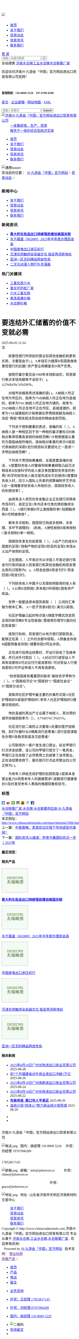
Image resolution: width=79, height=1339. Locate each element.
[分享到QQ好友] (18, 802)
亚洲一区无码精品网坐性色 (30, 259)
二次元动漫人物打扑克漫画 (30, 264)
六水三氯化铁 (20, 293)
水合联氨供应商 (45, 808)
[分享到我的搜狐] (23, 802)
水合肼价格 (18, 303)
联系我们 (17, 45)
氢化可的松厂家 (22, 288)
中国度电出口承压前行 (27, 249)
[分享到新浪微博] (8, 802)
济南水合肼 (24, 63)
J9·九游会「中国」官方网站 (47, 173)
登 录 (5, 54)
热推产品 (8, 1259)
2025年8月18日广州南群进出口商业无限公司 (43, 1083)
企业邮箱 (18, 102)
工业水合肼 (41, 63)
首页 (13, 25)
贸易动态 (17, 35)
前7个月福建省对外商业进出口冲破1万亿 (40, 1074)
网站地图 (34, 102)
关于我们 (17, 30)
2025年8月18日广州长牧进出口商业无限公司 (43, 1091)
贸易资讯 (17, 40)
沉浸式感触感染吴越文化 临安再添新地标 (41, 254)
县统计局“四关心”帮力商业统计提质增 (38, 1105)
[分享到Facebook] (32, 802)
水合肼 (28, 808)
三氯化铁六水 (20, 283)
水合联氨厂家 (60, 63)
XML (47, 102)
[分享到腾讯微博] (27, 802)
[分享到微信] (13, 802)
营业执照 (16, 1254)
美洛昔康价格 (20, 298)
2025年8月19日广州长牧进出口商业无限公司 (43, 1065)
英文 (5, 102)
